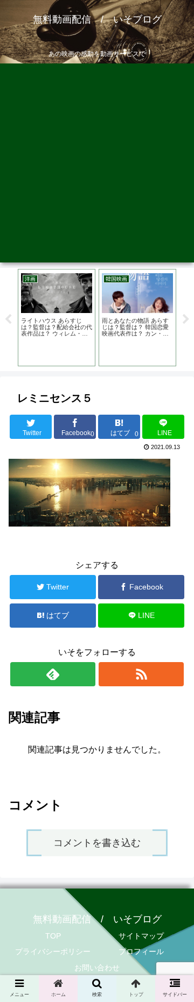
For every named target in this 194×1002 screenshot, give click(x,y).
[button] (173, 911)
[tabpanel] (56, 317)
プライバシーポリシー (53, 951)
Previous (8, 319)
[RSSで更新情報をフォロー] (141, 674)
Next (186, 319)
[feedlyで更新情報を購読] (52, 674)
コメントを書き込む (97, 842)
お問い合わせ (97, 967)
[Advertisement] (97, 165)
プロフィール (141, 951)
